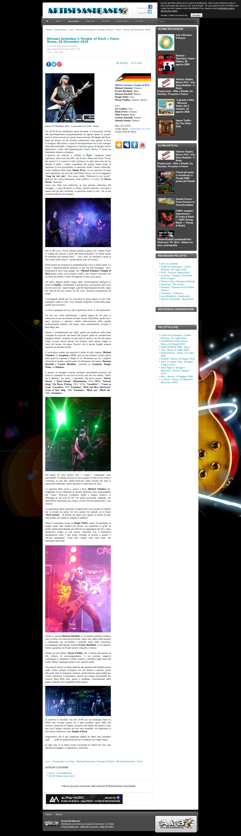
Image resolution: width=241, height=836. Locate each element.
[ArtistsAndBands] (85, 9)
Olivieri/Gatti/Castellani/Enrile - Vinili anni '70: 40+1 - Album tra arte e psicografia (175, 242)
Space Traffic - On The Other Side (184, 123)
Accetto (196, 15)
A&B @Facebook (89, 827)
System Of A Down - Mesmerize (177, 299)
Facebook (142, 8)
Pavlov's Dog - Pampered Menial (178, 281)
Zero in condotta (169, 263)
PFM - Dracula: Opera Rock (175, 272)
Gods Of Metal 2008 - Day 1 (175, 347)
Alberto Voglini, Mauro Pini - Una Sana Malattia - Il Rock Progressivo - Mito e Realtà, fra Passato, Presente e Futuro (176, 86)
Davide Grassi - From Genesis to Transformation (185, 202)
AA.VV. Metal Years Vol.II (62, 776)
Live (71, 29)
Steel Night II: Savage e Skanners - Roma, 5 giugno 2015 (175, 370)
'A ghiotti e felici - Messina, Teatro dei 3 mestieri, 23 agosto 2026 (185, 106)
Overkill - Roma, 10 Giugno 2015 (178, 358)
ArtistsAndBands (69, 827)
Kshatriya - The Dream (172, 284)
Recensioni (60, 29)
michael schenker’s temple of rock (95, 761)
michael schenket (125, 761)
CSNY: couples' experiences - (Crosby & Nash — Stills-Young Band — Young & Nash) (185, 218)
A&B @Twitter (107, 827)
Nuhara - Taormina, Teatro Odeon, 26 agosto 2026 (185, 60)
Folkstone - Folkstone (172, 293)
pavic (140, 761)
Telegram (142, 12)
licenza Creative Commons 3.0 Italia (95, 824)
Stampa (124, 62)
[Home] (47, 21)
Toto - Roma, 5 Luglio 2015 (175, 350)
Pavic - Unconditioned (60, 773)
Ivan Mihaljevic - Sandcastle (175, 296)
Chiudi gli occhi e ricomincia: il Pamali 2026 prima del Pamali (185, 176)
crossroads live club (63, 761)
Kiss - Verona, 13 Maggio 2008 (177, 376)
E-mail (138, 62)
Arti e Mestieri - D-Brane (184, 36)
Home (49, 29)
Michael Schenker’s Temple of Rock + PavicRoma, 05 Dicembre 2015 (83, 40)
